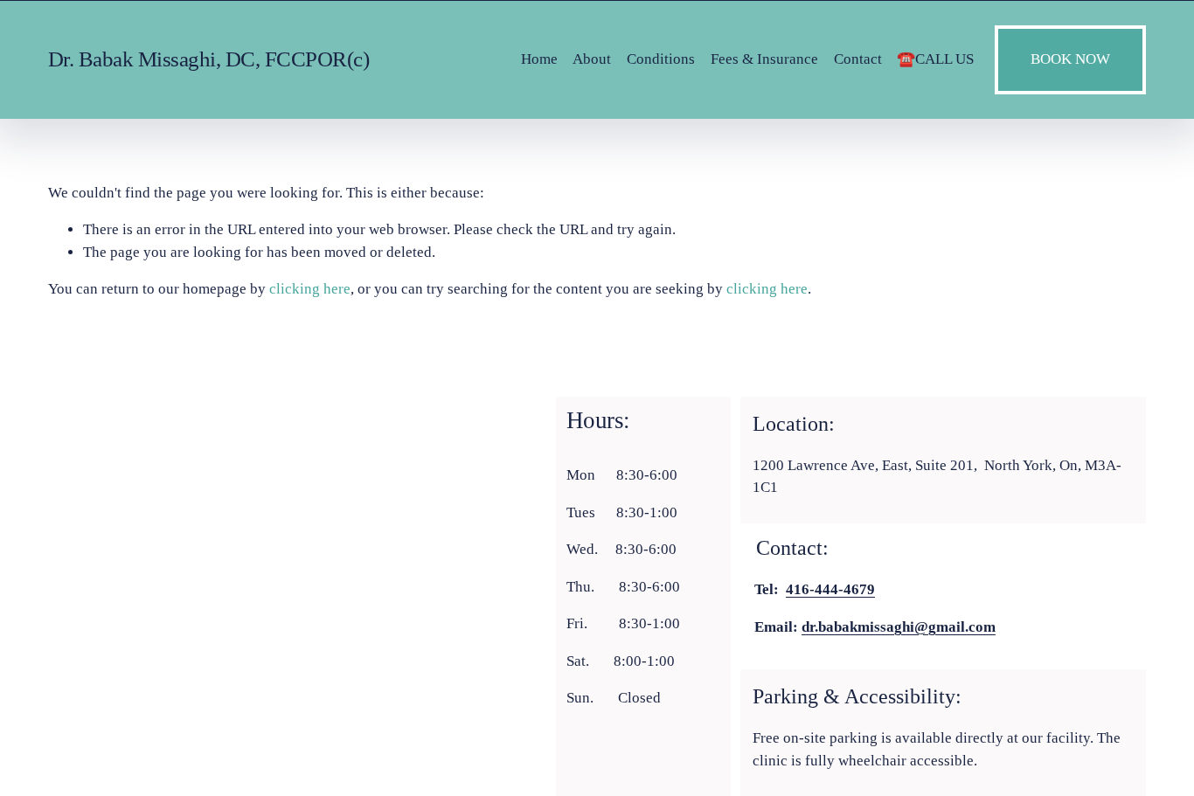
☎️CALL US (935, 59)
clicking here (310, 288)
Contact (858, 59)
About (592, 59)
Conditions (661, 59)
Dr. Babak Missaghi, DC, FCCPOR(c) (208, 59)
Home (539, 59)
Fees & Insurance (764, 59)
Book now (1070, 59)
